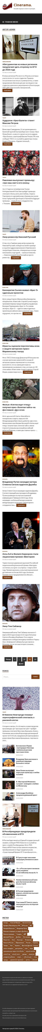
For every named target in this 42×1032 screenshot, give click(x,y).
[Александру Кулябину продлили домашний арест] (8, 800)
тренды (5, 960)
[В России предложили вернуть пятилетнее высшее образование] (8, 898)
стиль (35, 957)
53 (35, 659)
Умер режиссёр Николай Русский (19, 237)
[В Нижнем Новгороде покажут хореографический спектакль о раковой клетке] (21, 710)
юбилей (34, 960)
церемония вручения (17, 960)
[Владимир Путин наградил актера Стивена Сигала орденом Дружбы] (21, 459)
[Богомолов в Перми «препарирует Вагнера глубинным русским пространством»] (8, 753)
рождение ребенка (9, 957)
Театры (5, 945)
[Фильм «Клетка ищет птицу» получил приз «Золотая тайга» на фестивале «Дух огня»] (21, 390)
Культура (5, 287)
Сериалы (35, 942)
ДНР (25, 934)
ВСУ (31, 925)
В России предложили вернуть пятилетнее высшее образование (27, 893)
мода (31, 948)
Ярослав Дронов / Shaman (30, 945)
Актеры (5, 922)
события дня (28, 957)
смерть (19, 957)
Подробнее (7, 90)
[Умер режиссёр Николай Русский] (21, 222)
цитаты (28, 960)
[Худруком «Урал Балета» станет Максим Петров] (21, 107)
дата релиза (19, 948)
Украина (17, 945)
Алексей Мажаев (15, 922)
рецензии (32, 954)
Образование (6, 61)
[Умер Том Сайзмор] (21, 603)
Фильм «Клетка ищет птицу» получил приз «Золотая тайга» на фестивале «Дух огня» (18, 407)
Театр (4, 117)
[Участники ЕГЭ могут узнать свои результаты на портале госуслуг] (8, 909)
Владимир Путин (22, 928)
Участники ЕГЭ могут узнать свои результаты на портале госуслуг (27, 904)
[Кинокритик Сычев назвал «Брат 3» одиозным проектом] (21, 275)
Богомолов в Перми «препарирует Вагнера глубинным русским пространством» (25, 749)
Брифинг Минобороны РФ (11, 925)
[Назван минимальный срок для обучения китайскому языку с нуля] (8, 887)
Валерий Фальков (9, 928)
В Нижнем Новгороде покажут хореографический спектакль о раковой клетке (18, 717)
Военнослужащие (8, 934)
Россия (28, 942)
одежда (24, 954)
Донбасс (18, 937)
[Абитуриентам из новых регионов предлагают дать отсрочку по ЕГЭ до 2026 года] (21, 48)
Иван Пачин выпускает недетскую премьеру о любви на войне (27, 772)
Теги (11, 945)
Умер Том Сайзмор (11, 626)
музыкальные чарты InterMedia (13, 951)
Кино (13, 940)
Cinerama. (23, 5)
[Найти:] (21, 677)
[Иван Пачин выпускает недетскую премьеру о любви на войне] (8, 777)
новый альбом (30, 951)
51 (24, 659)
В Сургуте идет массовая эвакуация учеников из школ (27, 858)
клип (26, 948)
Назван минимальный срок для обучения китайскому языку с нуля (26, 882)
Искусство (6, 940)
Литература (28, 940)
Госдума (19, 934)
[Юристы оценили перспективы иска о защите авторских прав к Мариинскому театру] (21, 331)
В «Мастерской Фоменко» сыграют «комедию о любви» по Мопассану (27, 784)
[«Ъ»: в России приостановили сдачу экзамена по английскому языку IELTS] (8, 875)
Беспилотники (26, 922)
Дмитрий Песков (8, 937)
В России (25, 925)
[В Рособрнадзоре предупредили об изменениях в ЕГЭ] (21, 827)
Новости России (8, 942)
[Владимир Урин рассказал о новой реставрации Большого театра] (8, 766)
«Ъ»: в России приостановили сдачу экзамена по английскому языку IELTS (27, 870)
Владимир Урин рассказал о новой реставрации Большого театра (27, 761)
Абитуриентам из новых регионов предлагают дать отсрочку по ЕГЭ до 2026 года (19, 67)
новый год (6, 954)
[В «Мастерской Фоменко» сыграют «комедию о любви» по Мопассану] (8, 788)
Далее (21, 664)
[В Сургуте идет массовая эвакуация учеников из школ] (8, 864)
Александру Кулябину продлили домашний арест (26, 794)
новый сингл (16, 954)
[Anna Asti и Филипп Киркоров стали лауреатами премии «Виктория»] (21, 531)
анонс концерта (8, 948)
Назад (8, 659)
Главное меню (11, 22)
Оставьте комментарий (9, 72)
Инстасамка (26, 937)
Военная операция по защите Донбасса (15, 931)
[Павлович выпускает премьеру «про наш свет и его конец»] (21, 164)
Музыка (4, 479)
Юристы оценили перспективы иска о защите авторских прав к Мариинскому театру (20, 349)
